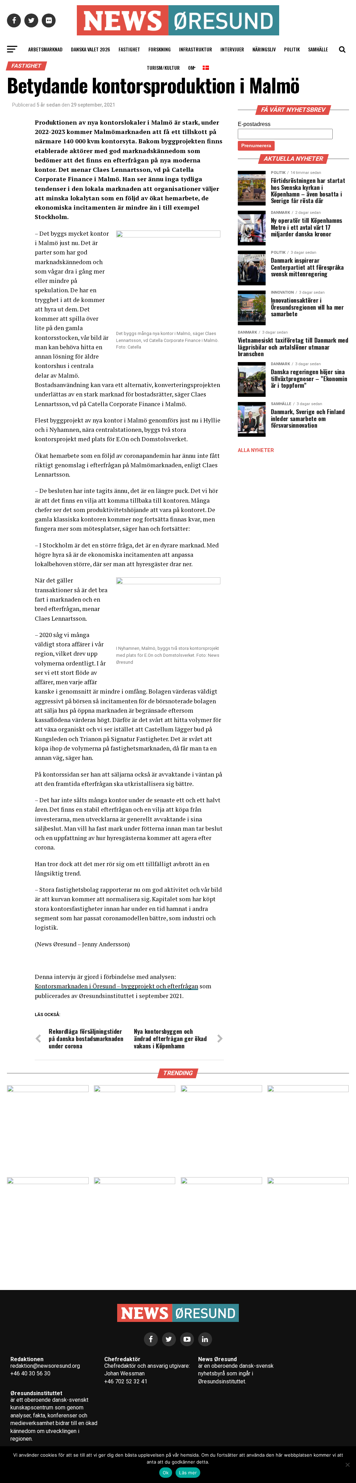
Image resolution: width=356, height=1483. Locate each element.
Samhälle (318, 49)
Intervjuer (232, 49)
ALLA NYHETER (256, 450)
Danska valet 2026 (90, 49)
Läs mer (188, 1472)
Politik (292, 49)
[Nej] (347, 1464)
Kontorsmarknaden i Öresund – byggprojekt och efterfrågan (116, 986)
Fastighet (129, 49)
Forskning (159, 49)
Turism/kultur (163, 67)
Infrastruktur (195, 49)
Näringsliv (264, 49)
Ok (166, 1472)
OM (191, 67)
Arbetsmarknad (45, 49)
